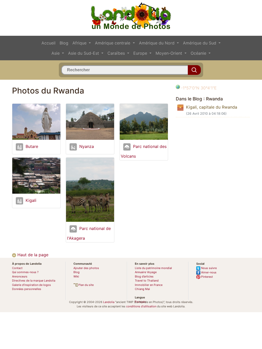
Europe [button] (140, 53)
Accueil (48, 42)
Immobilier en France (148, 285)
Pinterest (206, 276)
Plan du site (86, 285)
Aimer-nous (208, 272)
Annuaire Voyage (146, 272)
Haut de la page (32, 254)
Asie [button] (56, 53)
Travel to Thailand (147, 280)
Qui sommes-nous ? (25, 272)
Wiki (76, 276)
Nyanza (86, 146)
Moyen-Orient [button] (169, 53)
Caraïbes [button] (116, 53)
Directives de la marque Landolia (33, 280)
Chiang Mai (142, 289)
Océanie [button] (199, 53)
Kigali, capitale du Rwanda (211, 107)
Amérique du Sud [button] (200, 42)
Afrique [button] (80, 42)
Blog (64, 42)
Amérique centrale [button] (113, 42)
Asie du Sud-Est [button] (84, 53)
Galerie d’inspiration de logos (31, 285)
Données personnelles (26, 289)
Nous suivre (208, 268)
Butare (32, 146)
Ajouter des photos (86, 268)
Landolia (108, 302)
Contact (17, 268)
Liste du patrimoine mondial (153, 268)
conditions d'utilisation (141, 306)
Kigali (31, 200)
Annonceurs (19, 276)
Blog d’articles (144, 276)
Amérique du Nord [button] (157, 42)
